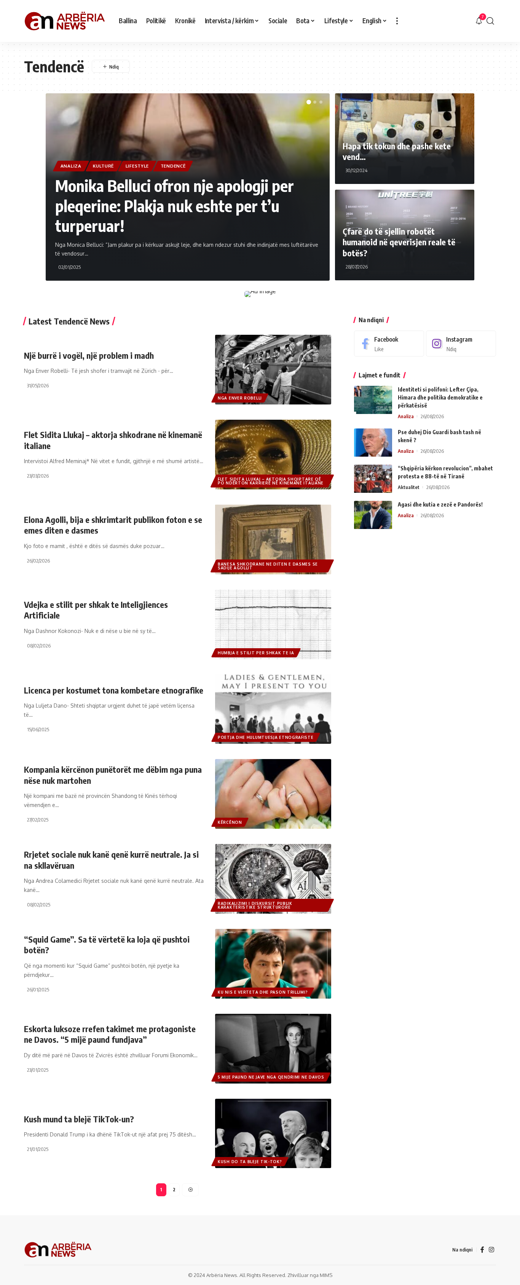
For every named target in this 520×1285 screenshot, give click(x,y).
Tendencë (173, 166)
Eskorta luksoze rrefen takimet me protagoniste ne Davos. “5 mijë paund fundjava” (110, 1034)
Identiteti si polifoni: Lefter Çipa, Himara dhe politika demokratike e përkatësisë (440, 398)
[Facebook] (389, 344)
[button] (309, 102)
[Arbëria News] (65, 21)
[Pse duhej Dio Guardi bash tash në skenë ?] (373, 442)
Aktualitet (409, 487)
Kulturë (103, 166)
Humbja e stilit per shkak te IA (256, 652)
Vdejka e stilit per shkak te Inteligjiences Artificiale (96, 610)
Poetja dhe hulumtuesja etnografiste (266, 737)
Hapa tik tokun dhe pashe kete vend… (397, 151)
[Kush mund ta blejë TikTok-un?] (273, 1133)
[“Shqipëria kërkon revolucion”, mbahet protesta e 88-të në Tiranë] (373, 479)
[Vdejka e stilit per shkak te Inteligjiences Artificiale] (273, 624)
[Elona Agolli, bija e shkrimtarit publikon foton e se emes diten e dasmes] (273, 539)
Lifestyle (137, 166)
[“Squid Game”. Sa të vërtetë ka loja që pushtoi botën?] (273, 964)
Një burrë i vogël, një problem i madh (89, 355)
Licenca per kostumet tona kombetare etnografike (113, 690)
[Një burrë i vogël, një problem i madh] (273, 369)
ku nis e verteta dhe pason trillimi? (263, 992)
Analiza (71, 166)
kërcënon (230, 822)
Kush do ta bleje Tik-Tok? (250, 1161)
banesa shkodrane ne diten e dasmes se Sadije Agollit (268, 566)
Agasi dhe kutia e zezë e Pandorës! (440, 505)
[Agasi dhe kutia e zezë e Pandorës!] (373, 515)
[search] (490, 21)
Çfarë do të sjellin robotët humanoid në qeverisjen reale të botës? (399, 242)
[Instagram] (461, 344)
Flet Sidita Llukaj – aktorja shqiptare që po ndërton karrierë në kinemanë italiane (271, 481)
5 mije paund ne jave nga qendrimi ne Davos (271, 1077)
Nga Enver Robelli (240, 398)
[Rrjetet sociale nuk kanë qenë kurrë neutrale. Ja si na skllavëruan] (273, 879)
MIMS (326, 1275)
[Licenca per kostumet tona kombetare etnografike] (273, 709)
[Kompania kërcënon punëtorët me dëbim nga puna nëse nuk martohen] (273, 794)
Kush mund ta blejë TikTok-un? (79, 1119)
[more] (397, 21)
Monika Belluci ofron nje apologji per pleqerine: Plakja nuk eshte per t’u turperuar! (174, 205)
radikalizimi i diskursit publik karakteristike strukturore (255, 905)
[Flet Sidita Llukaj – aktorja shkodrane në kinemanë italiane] (273, 454)
